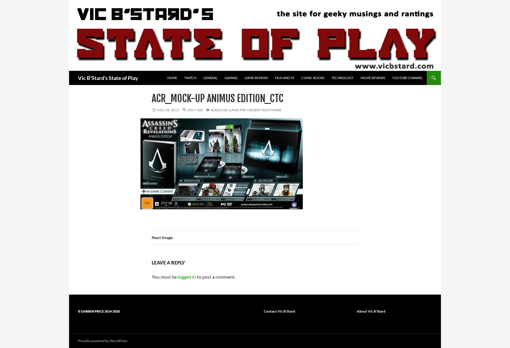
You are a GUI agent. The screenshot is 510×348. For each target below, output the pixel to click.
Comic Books (312, 78)
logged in (187, 277)
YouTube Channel (407, 78)
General (210, 78)
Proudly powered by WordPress (102, 341)
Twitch (190, 78)
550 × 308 (195, 110)
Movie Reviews (373, 78)
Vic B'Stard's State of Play (108, 78)
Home (172, 78)
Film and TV (284, 78)
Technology (342, 78)
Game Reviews (256, 78)
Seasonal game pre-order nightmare (246, 110)
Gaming (231, 78)
